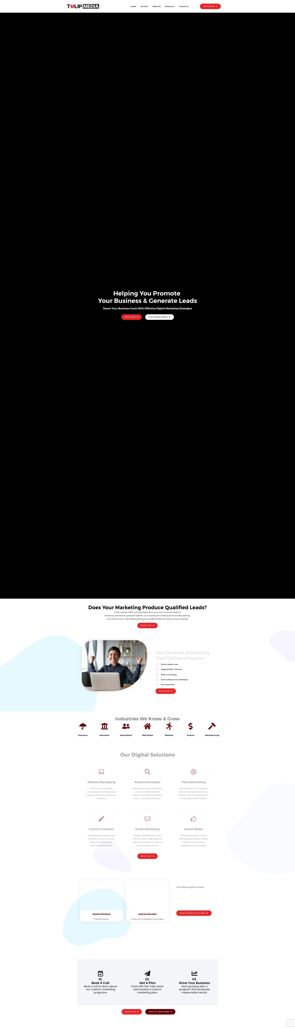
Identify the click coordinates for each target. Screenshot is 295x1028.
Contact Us (184, 6)
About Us (157, 6)
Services (144, 6)
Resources (169, 6)
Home (133, 6)
